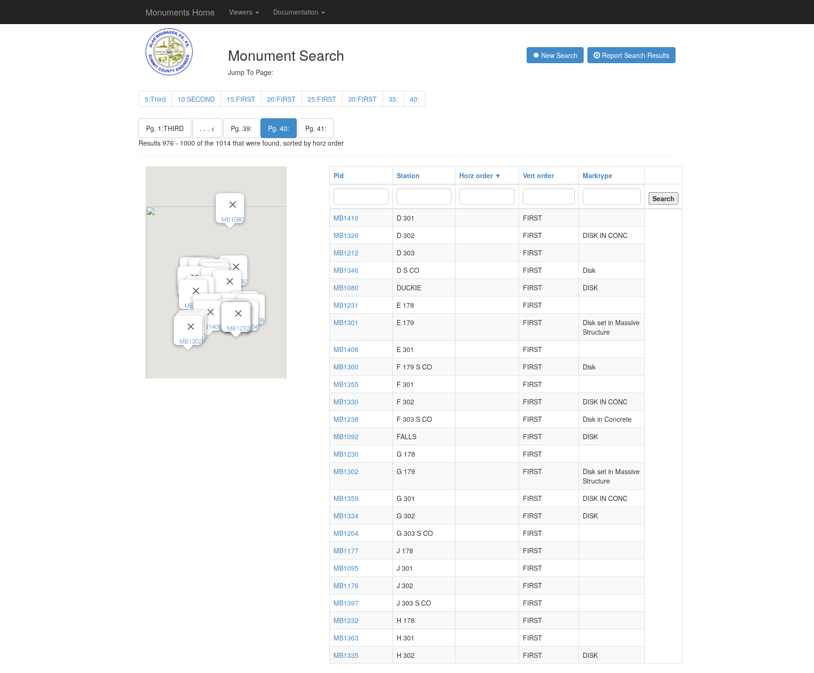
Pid (339, 175)
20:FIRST (281, 99)
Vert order (538, 175)
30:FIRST (362, 99)
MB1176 (346, 585)
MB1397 (346, 602)
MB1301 (346, 322)
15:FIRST (241, 99)
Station (408, 175)
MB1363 (346, 637)
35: (393, 99)
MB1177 (346, 550)
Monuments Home (180, 12)
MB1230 (346, 454)
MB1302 (190, 341)
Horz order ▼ (480, 175)
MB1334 (346, 515)
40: (414, 99)
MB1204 (346, 533)
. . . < (207, 128)
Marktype (597, 175)
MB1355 (346, 384)
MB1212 (346, 252)
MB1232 (238, 328)
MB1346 (346, 270)
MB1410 (346, 217)
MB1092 (346, 436)
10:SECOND (196, 99)
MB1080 (232, 219)
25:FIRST (322, 99)
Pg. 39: (241, 128)
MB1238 (346, 419)
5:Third (155, 99)
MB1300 (346, 366)
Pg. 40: (278, 128)
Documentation (296, 11)
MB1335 (346, 655)
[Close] (196, 290)
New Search (558, 55)
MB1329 (346, 235)
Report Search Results (634, 55)
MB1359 (346, 498)
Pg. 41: (315, 128)
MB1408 (210, 326)
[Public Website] (169, 51)
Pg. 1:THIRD (165, 128)
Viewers (241, 11)
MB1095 (346, 568)
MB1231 (346, 305)
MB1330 (346, 401)
